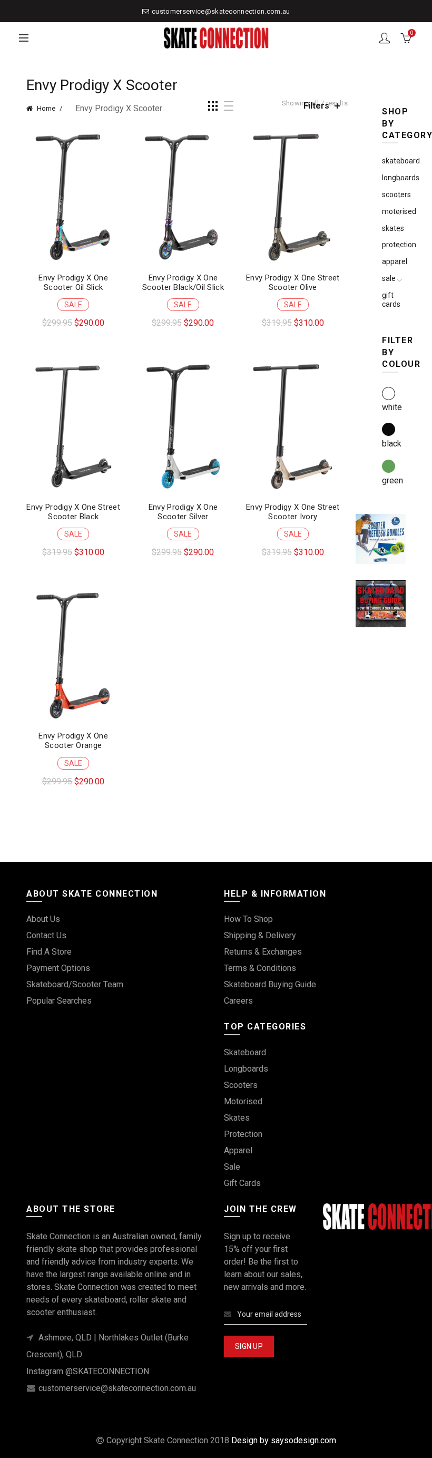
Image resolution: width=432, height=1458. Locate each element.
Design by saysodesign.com (283, 1440)
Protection (243, 1134)
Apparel (238, 1150)
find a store (49, 952)
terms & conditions (260, 968)
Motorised (243, 1101)
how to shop (248, 919)
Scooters (241, 1085)
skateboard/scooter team (74, 984)
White (392, 407)
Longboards (246, 1069)
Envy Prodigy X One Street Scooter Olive (293, 282)
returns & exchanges (263, 952)
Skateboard (245, 1052)
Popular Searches (59, 1001)
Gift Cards (391, 299)
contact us (46, 935)
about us (43, 919)
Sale (389, 278)
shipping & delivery (260, 935)
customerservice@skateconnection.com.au (221, 11)
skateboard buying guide (270, 984)
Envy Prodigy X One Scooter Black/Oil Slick (183, 282)
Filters (316, 106)
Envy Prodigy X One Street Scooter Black (73, 511)
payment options (58, 968)
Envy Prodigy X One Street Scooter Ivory (293, 511)
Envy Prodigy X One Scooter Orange (72, 740)
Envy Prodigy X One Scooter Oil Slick (72, 282)
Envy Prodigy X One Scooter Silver (183, 511)
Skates (237, 1118)
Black (391, 444)
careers (238, 1001)
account (384, 38)
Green (392, 480)
